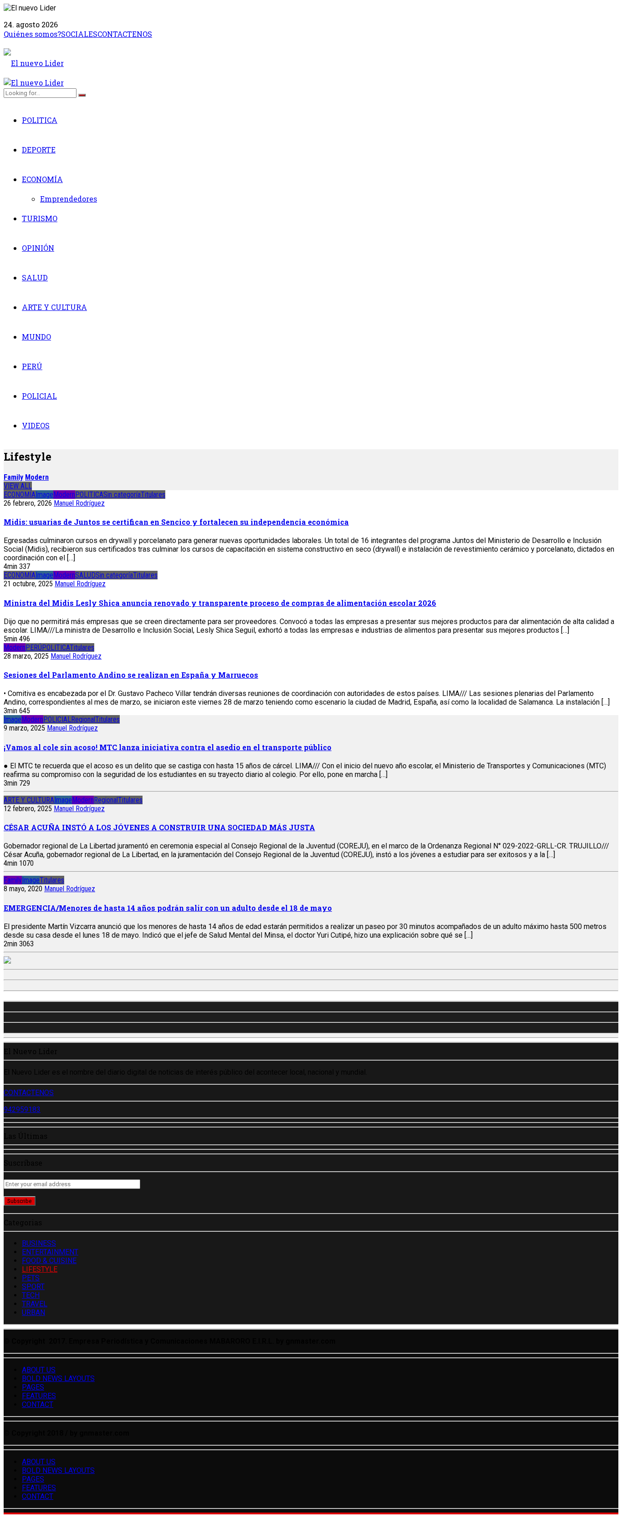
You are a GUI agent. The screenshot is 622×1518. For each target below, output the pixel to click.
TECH (31, 1295)
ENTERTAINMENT (50, 1252)
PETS (31, 1278)
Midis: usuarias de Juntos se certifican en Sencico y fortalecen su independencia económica (176, 522)
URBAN (33, 1312)
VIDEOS (36, 425)
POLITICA (39, 120)
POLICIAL (39, 396)
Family (13, 477)
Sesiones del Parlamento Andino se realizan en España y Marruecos (131, 675)
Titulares (153, 494)
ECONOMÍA (42, 179)
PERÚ (32, 366)
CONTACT (37, 1404)
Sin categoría (122, 494)
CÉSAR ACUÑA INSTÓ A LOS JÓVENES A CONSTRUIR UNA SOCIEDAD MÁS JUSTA (159, 827)
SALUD (35, 277)
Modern (37, 477)
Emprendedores (68, 198)
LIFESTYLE (39, 1269)
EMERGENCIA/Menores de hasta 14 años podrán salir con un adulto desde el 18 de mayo (168, 908)
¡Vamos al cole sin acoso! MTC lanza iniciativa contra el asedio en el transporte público (167, 747)
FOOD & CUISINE (49, 1260)
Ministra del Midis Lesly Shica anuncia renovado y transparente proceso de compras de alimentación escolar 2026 (220, 603)
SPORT (33, 1286)
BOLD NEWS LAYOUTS (58, 1378)
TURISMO (39, 218)
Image (44, 494)
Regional (83, 719)
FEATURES (39, 1395)
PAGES (33, 1387)
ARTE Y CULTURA (54, 307)
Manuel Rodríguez (79, 503)
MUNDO (36, 336)
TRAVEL (34, 1304)
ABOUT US (39, 1370)
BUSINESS (39, 1243)
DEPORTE (39, 149)
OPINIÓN (38, 248)
